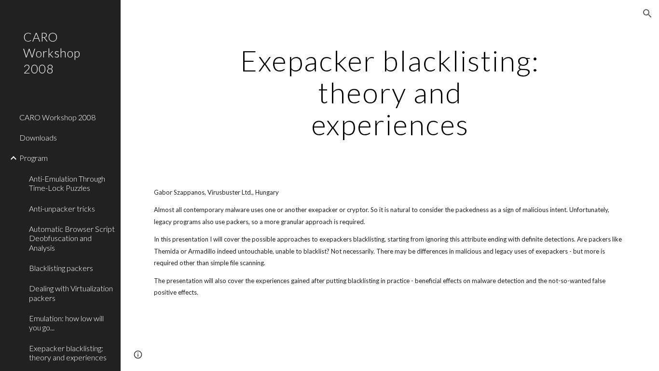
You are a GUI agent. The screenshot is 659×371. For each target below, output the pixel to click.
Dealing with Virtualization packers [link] (71, 293)
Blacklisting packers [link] (61, 267)
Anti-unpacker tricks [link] (62, 208)
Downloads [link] (38, 137)
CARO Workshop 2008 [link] (57, 117)
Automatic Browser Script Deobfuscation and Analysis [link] (72, 238)
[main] (390, 92)
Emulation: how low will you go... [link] (66, 323)
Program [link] (33, 157)
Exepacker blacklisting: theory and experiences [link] (68, 352)
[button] (647, 13)
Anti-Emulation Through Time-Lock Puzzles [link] (67, 183)
